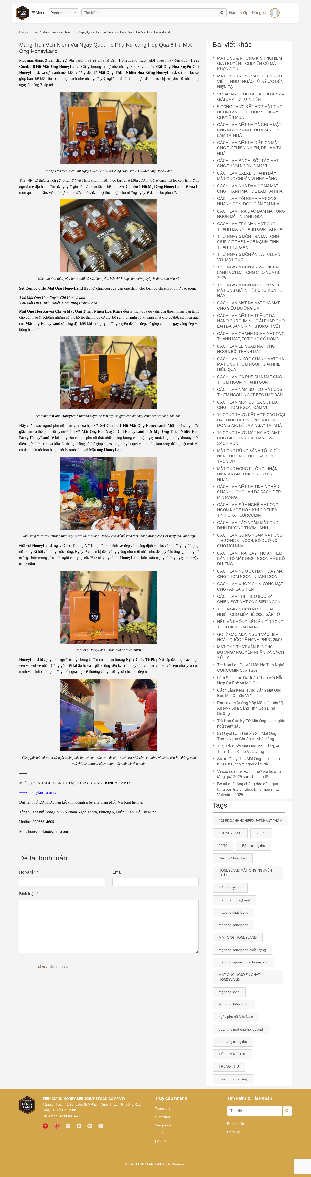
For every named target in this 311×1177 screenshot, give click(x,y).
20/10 (223, 846)
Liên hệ (160, 1141)
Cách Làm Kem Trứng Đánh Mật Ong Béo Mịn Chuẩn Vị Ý (249, 693)
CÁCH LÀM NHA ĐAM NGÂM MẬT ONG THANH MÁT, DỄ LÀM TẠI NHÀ (250, 188)
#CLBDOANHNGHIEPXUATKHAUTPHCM (250, 821)
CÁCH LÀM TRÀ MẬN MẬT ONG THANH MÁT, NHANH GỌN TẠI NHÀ (249, 226)
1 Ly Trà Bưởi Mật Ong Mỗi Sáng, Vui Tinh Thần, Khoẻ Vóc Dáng (249, 749)
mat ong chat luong (233, 912)
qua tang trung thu (233, 1042)
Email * (118, 872)
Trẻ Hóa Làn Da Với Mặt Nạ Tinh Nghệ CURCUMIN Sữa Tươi (250, 667)
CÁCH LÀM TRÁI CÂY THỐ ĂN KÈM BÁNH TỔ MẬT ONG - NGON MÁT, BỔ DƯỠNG (251, 558)
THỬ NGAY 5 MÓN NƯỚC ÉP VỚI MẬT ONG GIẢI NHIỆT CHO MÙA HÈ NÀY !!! (249, 290)
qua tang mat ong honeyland (241, 1029)
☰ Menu (38, 13)
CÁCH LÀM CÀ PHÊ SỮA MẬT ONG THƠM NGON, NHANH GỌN (249, 379)
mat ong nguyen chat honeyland (243, 962)
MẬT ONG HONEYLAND (238, 937)
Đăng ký (259, 13)
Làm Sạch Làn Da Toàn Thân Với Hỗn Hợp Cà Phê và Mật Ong (250, 680)
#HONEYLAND (230, 833)
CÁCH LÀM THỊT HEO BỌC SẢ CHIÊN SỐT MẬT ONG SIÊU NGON (248, 599)
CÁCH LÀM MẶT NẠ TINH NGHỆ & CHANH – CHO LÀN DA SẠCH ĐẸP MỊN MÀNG (249, 492)
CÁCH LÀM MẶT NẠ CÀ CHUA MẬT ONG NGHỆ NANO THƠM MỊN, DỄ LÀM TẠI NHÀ (249, 130)
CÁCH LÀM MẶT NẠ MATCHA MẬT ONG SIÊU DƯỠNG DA (248, 305)
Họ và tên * (28, 872)
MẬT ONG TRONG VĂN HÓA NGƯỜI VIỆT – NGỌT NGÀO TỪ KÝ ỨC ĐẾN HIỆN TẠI (250, 81)
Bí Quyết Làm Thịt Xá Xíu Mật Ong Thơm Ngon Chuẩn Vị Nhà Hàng (246, 736)
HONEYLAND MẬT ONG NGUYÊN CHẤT (245, 872)
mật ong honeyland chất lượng (242, 950)
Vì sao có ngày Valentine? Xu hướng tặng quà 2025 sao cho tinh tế (249, 774)
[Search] (287, 1111)
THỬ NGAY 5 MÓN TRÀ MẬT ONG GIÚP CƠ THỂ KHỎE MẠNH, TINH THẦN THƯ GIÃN (248, 241)
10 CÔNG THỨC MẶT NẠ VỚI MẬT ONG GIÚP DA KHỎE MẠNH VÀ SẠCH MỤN (248, 438)
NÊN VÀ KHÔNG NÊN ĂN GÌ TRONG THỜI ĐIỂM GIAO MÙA (250, 624)
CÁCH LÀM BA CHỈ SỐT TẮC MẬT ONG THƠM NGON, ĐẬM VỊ (248, 163)
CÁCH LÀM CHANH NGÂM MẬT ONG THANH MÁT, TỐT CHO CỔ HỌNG (251, 336)
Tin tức (160, 1133)
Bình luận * (28, 894)
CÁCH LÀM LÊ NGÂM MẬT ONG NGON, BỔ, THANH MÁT (246, 349)
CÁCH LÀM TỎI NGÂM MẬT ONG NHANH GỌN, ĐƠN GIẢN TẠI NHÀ (248, 201)
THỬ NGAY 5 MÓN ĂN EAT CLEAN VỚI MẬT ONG (248, 257)
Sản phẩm (163, 1125)
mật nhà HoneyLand (234, 900)
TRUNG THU (229, 1066)
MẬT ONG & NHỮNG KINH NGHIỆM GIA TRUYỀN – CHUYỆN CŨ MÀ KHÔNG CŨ (249, 63)
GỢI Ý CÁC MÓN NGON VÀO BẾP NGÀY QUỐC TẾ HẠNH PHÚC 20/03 (250, 637)
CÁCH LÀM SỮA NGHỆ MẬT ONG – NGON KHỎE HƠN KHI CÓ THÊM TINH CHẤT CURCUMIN (249, 510)
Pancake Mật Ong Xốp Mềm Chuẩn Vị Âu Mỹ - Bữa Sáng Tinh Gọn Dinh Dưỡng (250, 708)
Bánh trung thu (253, 846)
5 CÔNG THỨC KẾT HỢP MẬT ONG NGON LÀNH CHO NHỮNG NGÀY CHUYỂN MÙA (249, 112)
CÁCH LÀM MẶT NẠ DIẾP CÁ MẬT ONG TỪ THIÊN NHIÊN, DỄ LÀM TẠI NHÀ (250, 148)
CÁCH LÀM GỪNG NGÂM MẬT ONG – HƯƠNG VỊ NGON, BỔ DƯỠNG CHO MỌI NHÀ (249, 540)
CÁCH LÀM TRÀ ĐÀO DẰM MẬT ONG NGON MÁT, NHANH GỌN (251, 214)
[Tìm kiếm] (222, 12)
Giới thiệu (162, 1117)
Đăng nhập (238, 13)
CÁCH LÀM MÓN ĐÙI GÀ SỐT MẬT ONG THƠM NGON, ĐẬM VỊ (248, 405)
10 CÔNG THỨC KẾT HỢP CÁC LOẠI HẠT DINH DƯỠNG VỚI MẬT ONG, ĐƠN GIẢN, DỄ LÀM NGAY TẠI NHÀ (251, 420)
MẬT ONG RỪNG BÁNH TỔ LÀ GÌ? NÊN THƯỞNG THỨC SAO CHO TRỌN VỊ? (248, 456)
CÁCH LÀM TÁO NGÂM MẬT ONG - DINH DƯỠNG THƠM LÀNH (248, 525)
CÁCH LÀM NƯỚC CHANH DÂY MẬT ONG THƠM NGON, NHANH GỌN (251, 574)
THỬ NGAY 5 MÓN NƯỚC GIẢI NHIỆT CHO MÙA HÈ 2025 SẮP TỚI (249, 612)
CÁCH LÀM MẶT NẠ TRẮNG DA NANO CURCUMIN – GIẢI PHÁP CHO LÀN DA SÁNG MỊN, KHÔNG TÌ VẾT (251, 321)
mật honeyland (230, 888)
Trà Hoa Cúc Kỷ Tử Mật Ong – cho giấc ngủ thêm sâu (251, 723)
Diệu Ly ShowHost (233, 858)
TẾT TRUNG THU (232, 1054)
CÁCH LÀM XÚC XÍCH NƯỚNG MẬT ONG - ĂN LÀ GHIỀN (250, 586)
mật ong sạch (229, 992)
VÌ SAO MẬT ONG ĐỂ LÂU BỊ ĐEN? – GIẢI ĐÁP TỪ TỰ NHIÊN (250, 97)
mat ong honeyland (233, 925)
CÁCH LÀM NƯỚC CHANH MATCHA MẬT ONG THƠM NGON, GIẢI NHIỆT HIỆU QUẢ (250, 364)
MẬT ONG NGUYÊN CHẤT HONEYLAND (239, 977)
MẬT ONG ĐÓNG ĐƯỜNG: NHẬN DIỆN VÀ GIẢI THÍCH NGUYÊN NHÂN (247, 474)
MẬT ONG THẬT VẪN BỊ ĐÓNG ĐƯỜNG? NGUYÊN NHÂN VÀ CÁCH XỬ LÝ (250, 652)
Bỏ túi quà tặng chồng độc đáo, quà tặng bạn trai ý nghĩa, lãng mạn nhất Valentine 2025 (248, 789)
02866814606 (71, 1116)
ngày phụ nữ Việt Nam (236, 1017)
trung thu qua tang (233, 1079)
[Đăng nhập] (275, 13)
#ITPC (261, 833)
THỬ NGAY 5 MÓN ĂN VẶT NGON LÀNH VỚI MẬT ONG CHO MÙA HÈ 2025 (249, 272)
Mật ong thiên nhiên (234, 1004)
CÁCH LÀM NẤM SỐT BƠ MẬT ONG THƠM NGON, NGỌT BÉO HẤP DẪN (250, 392)
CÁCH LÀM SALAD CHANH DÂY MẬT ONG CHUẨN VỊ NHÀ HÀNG (247, 176)
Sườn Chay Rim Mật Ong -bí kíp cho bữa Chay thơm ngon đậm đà (248, 761)
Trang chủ (163, 1108)
